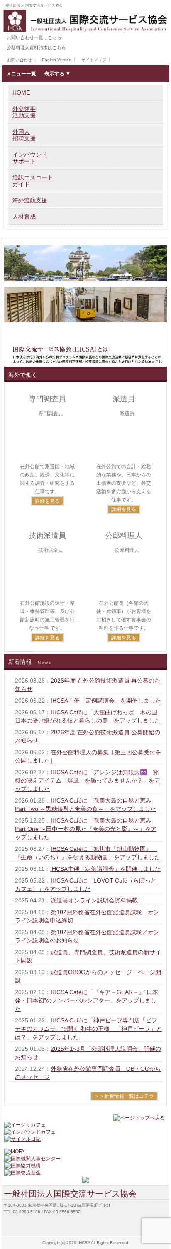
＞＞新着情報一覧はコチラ (124, 1096)
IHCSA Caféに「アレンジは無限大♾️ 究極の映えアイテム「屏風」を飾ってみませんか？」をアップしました (87, 780)
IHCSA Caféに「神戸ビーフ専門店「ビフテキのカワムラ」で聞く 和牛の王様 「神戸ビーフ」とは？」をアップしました (88, 1028)
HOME (21, 92)
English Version (56, 59)
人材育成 (24, 216)
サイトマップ (93, 59)
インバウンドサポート (29, 158)
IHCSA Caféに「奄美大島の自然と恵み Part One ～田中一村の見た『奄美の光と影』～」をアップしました (85, 828)
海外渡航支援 (29, 200)
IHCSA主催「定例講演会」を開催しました (106, 700)
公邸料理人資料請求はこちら (36, 47)
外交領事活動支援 (24, 112)
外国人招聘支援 (24, 135)
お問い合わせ (19, 59)
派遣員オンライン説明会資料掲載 (94, 900)
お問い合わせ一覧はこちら (34, 37)
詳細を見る (47, 501)
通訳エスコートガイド (32, 180)
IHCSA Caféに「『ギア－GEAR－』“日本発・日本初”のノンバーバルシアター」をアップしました (86, 1000)
